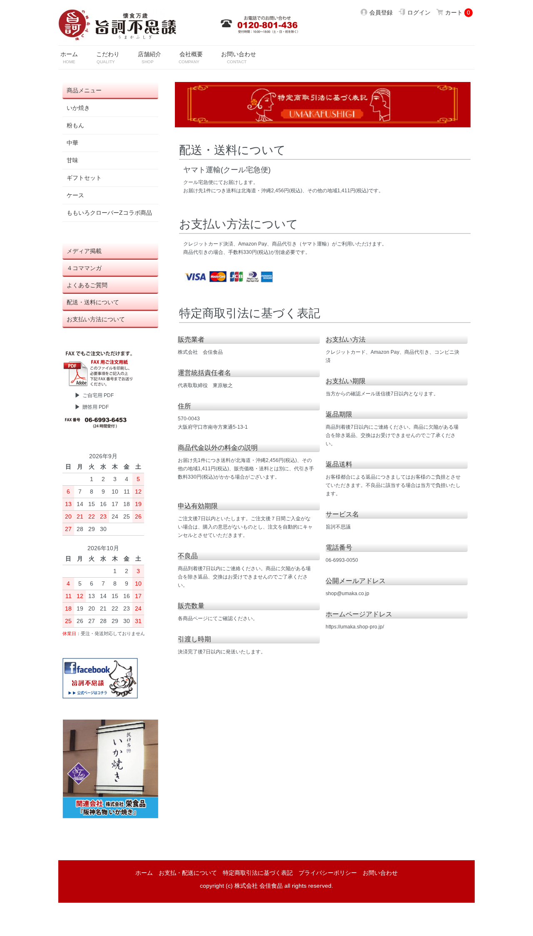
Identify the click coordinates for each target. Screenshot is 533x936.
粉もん (75, 125)
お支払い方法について (96, 319)
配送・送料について (93, 302)
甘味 (72, 160)
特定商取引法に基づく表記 (258, 872)
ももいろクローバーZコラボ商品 (109, 212)
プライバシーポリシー (328, 872)
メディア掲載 (84, 251)
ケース (75, 195)
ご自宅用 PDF (98, 395)
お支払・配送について (188, 872)
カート (454, 12)
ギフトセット (84, 177)
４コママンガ (84, 268)
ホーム (144, 872)
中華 (72, 142)
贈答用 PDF (95, 407)
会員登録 (381, 12)
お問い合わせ (380, 872)
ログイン (419, 12)
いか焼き (78, 107)
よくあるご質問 (87, 285)
